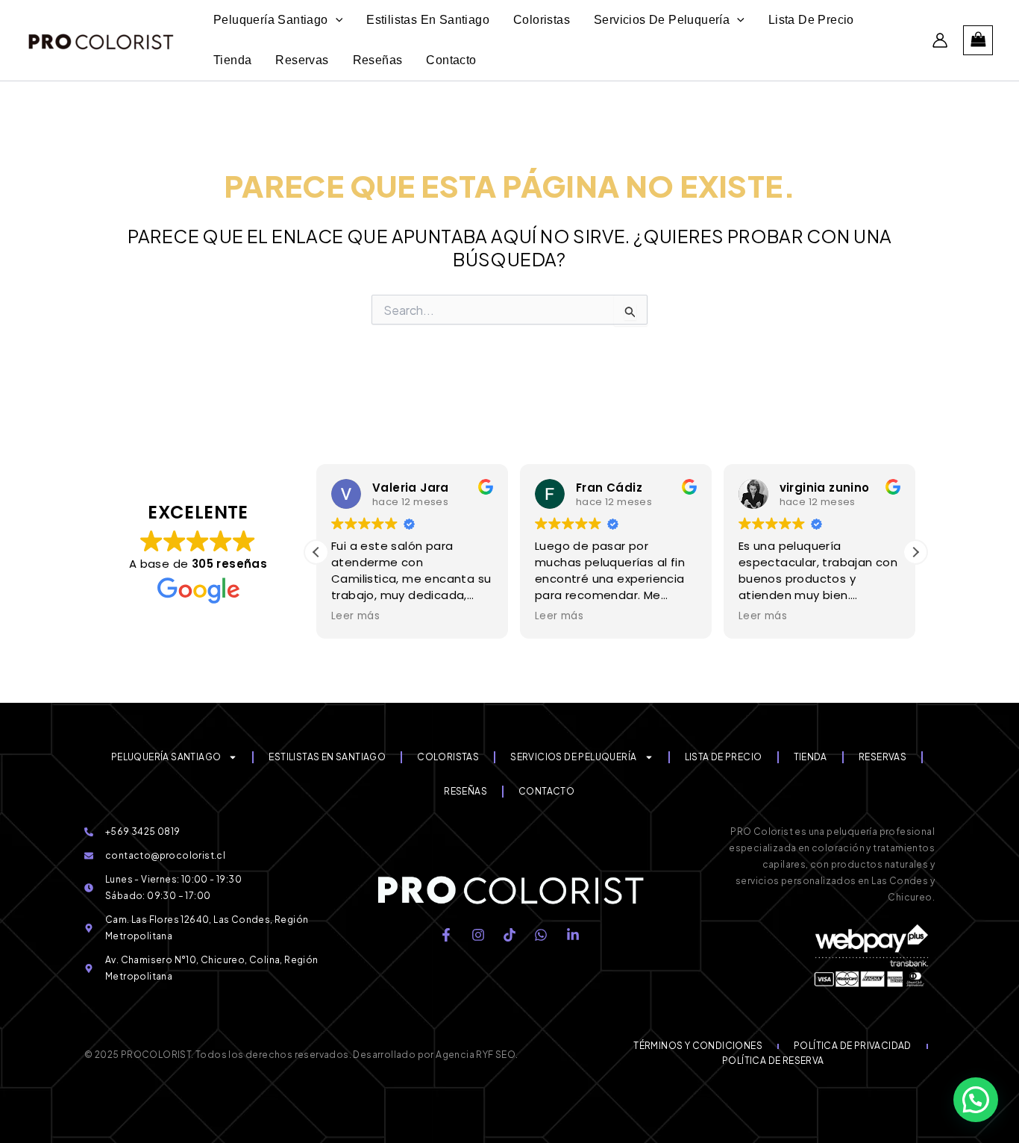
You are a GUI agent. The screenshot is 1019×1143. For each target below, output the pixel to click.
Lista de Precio (723, 756)
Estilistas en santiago (327, 756)
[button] (915, 552)
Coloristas (448, 756)
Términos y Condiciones (697, 1045)
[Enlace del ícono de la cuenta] (940, 40)
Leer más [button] (355, 616)
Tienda (810, 756)
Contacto (546, 791)
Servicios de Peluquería (573, 756)
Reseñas (465, 791)
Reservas (882, 756)
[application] (335, 20)
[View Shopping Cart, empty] (978, 39)
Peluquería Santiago (166, 756)
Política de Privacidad (853, 1045)
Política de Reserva (773, 1060)
